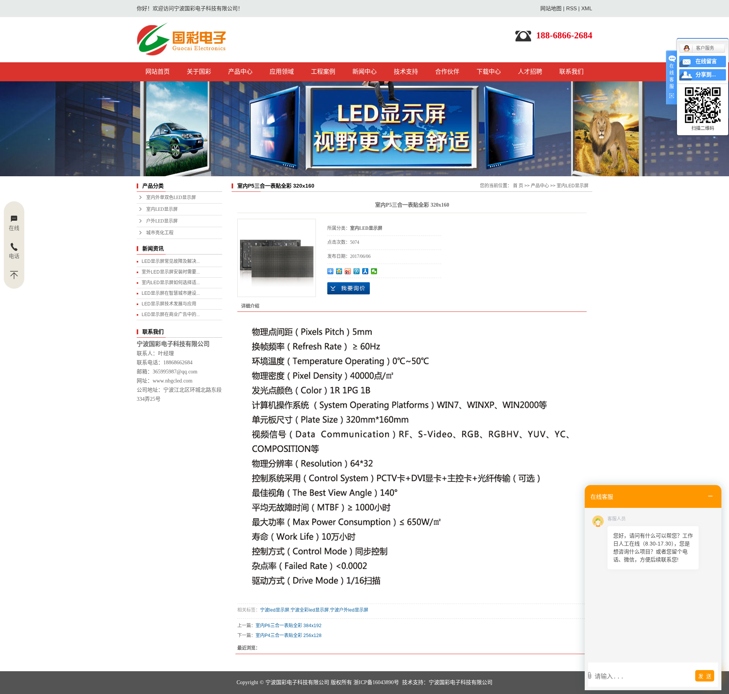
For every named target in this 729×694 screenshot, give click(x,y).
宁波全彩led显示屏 (309, 610)
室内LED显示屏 (162, 209)
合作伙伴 (447, 71)
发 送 (704, 676)
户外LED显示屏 (162, 221)
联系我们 (571, 71)
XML (586, 8)
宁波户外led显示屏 (349, 610)
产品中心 (240, 71)
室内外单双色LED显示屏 (171, 197)
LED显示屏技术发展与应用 (169, 304)
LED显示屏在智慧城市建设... (171, 293)
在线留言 (706, 61)
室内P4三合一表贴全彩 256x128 (289, 635)
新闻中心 (364, 71)
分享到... (706, 74)
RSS (571, 8)
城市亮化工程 (160, 233)
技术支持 (406, 71)
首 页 (518, 185)
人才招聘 (530, 71)
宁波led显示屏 (274, 610)
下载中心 (489, 71)
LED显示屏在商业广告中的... (171, 314)
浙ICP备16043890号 (376, 682)
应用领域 (282, 71)
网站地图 (551, 8)
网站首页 (157, 71)
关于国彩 (199, 71)
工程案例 (323, 71)
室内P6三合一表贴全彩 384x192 (289, 625)
